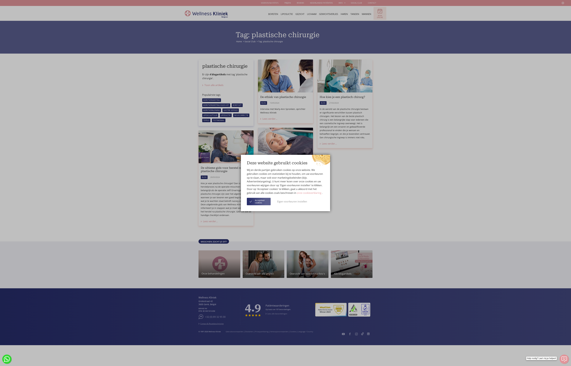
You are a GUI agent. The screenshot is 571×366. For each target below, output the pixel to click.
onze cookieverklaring (309, 193)
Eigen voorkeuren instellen (292, 201)
